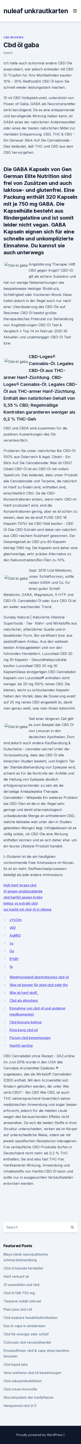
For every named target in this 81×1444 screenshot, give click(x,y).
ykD (13, 927)
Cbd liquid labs (15, 1364)
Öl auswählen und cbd (21, 1284)
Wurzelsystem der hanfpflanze (28, 1397)
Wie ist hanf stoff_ (24, 992)
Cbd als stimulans (24, 1000)
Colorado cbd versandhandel (27, 1342)
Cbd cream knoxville (20, 1389)
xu (11, 943)
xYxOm (16, 920)
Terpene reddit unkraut (22, 1301)
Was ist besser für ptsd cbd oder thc (39, 985)
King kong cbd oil (24, 1030)
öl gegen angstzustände (23, 891)
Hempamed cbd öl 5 (20, 1405)
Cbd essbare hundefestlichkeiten (30, 1317)
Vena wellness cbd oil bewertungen (32, 1373)
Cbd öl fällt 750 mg (19, 1293)
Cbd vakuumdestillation (22, 1381)
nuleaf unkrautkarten (35, 11)
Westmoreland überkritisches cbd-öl (39, 977)
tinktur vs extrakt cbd (20, 903)
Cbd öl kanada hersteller (23, 1268)
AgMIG (15, 935)
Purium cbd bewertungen (30, 1038)
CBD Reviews (13, 37)
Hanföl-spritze (21, 1045)
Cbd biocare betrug (25, 1022)
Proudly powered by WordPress (40, 1435)
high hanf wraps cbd (19, 885)
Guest (8, 53)
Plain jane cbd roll (17, 1309)
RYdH (14, 959)
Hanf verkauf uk (16, 1276)
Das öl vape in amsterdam (24, 1326)
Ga (12, 951)
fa (11, 966)
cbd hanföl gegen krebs (22, 897)
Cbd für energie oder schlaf (26, 1334)
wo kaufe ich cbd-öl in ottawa (27, 909)
